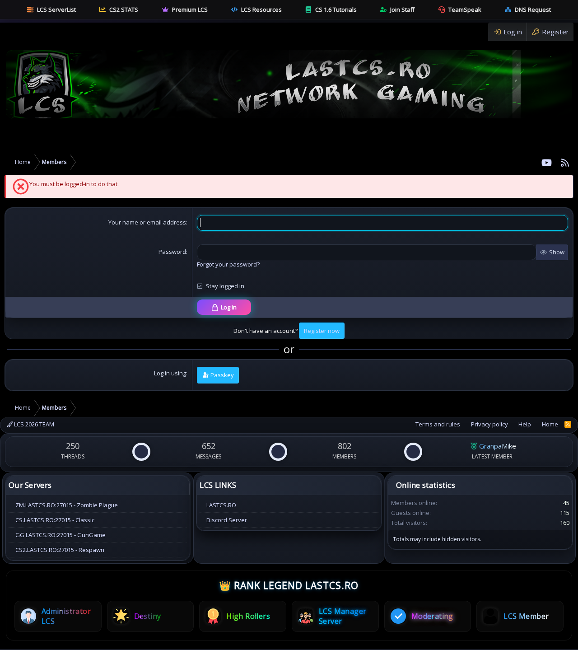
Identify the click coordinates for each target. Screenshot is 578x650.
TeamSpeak (464, 9)
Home (550, 424)
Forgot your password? (228, 264)
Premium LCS (190, 9)
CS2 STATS (123, 9)
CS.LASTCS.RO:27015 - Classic (54, 520)
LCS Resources (261, 9)
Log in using (170, 373)
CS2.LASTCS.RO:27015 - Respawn (59, 550)
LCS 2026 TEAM (33, 424)
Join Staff (402, 9)
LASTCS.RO (221, 505)
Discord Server (226, 520)
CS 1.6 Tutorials (336, 9)
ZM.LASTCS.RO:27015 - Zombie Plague (66, 505)
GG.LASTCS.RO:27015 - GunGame (60, 535)
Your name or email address (147, 222)
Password (172, 252)
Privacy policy (489, 424)
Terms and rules (437, 424)
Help (524, 424)
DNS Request (533, 9)
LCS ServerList (56, 9)
